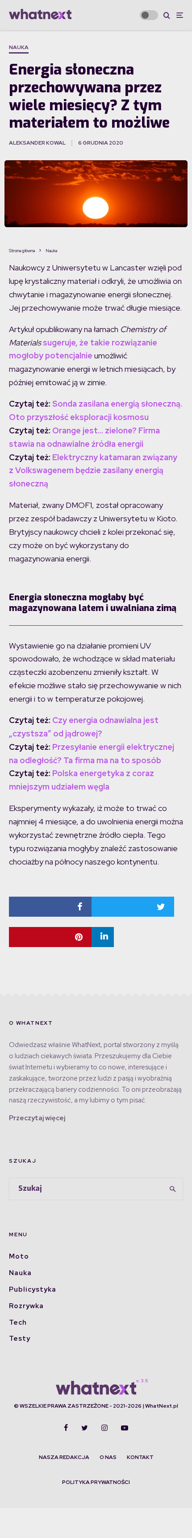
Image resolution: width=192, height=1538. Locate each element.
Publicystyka (32, 1289)
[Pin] (50, 937)
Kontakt (140, 1457)
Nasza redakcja (64, 1457)
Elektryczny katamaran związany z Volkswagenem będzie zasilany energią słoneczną (93, 470)
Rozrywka (26, 1305)
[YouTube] (124, 1427)
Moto (19, 1256)
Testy (19, 1338)
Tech (18, 1322)
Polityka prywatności (96, 1482)
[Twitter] (85, 1427)
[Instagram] (104, 1427)
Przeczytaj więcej (37, 1118)
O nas (108, 1457)
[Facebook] (66, 1427)
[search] (173, 1189)
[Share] (50, 907)
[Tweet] (133, 907)
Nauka (19, 47)
